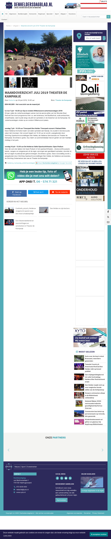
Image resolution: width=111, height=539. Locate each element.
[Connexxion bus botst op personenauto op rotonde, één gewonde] (79, 413)
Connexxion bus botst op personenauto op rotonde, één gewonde (95, 413)
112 (6, 14)
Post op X (39, 192)
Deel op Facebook (17, 193)
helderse (10, 163)
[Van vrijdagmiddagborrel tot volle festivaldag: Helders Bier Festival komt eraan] (79, 376)
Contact (4, 19)
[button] (5, 82)
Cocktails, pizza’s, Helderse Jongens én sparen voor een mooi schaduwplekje (26, 211)
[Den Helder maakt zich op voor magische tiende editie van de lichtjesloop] (79, 387)
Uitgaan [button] (63, 14)
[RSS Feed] (70, 478)
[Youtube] (66, 478)
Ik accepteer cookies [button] (98, 534)
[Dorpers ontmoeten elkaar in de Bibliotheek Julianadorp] (79, 395)
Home (8, 26)
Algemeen (12, 14)
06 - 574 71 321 (46, 181)
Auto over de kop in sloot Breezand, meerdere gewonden (94, 358)
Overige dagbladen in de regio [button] (92, 490)
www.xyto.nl (20, 492)
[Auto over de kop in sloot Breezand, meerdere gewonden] (79, 358)
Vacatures (72, 14)
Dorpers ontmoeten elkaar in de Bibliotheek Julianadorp (95, 395)
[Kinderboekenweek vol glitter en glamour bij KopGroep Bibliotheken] (79, 421)
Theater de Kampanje (63, 100)
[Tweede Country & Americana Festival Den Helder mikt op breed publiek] (79, 366)
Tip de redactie (61, 192)
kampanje (17, 163)
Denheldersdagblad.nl (33, 4)
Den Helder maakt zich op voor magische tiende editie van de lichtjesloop (94, 387)
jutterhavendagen (28, 163)
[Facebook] (58, 478)
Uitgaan (16, 26)
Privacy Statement (98, 513)
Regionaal (41, 14)
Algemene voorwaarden (74, 513)
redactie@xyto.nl (22, 489)
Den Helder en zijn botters (60, 208)
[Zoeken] (108, 16)
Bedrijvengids (22, 14)
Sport (57, 14)
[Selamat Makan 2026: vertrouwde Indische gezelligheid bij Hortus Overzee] (79, 403)
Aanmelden (61, 500)
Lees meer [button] (7, 535)
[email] (108, 222)
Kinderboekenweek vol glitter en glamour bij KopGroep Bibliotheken (94, 422)
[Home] (2, 14)
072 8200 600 (21, 487)
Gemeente (32, 14)
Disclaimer (87, 513)
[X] (62, 478)
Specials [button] (49, 14)
